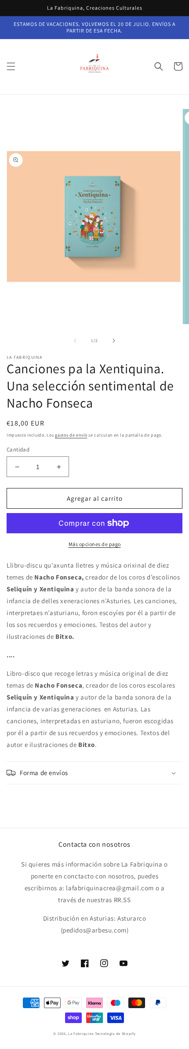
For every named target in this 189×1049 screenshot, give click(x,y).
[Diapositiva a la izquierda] (75, 340)
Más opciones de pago (95, 544)
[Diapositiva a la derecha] (114, 340)
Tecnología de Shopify (115, 1033)
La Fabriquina (81, 1033)
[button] (11, 66)
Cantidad (18, 449)
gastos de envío (71, 435)
